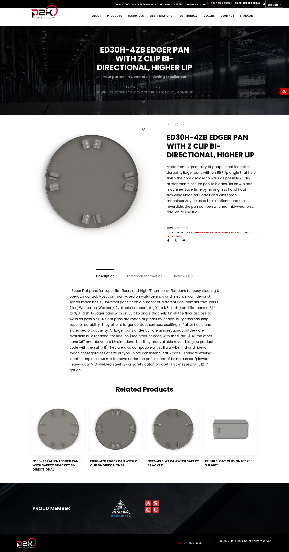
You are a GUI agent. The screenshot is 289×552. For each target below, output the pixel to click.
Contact (227, 16)
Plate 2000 (122, 4)
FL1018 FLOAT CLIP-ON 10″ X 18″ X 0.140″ (229, 463)
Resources (136, 16)
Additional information (144, 276)
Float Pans (149, 87)
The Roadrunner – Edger (203, 232)
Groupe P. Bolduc (196, 4)
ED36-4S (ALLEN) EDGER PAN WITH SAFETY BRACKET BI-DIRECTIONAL (55, 465)
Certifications (161, 16)
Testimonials (188, 16)
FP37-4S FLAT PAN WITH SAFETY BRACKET (173, 463)
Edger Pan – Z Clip (235, 232)
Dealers (209, 16)
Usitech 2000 (173, 4)
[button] (262, 4)
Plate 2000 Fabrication (147, 4)
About (96, 16)
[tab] (105, 276)
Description (105, 276)
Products (114, 16)
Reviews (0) (183, 276)
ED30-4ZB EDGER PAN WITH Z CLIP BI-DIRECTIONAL (113, 463)
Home (130, 87)
